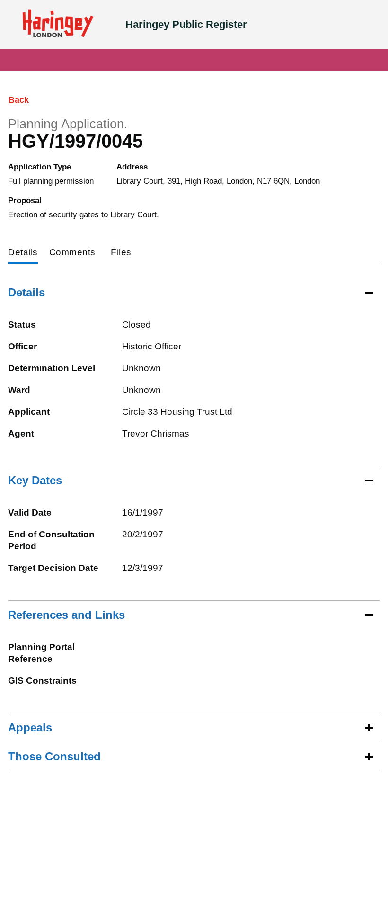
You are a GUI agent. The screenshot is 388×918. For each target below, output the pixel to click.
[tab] (23, 253)
